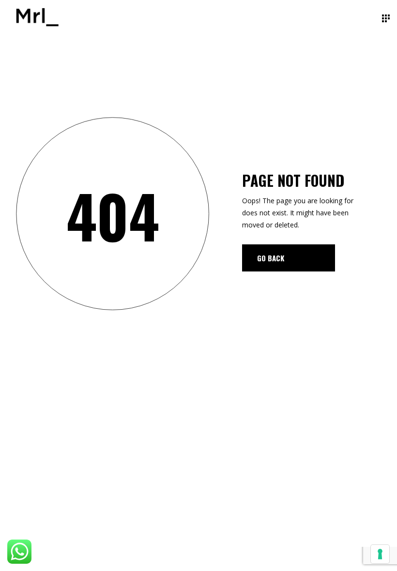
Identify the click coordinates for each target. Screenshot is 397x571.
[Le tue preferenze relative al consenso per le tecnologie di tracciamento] (380, 554)
